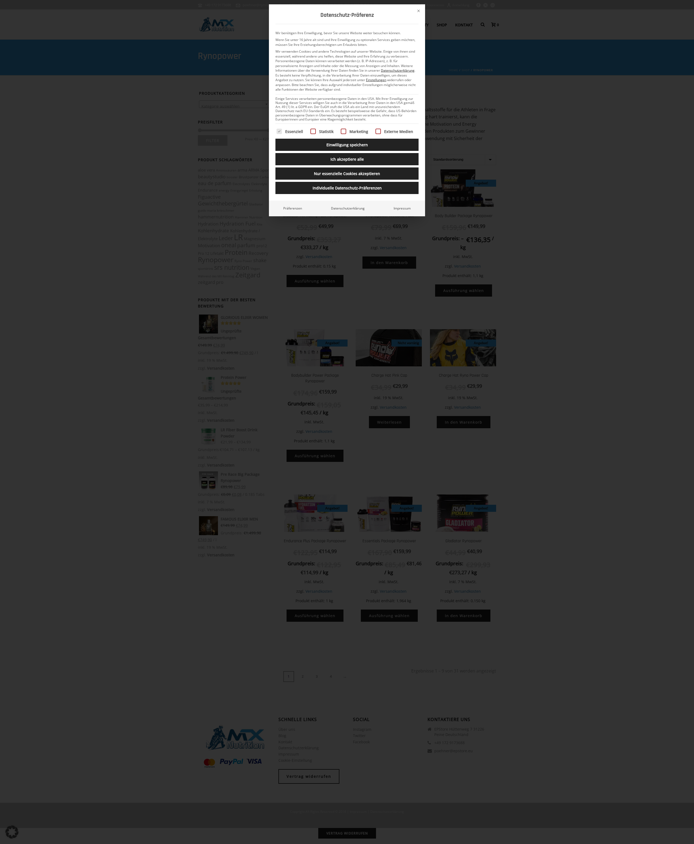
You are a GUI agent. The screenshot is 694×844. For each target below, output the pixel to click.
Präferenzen (292, 208)
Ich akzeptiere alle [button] (347, 159)
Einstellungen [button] (376, 80)
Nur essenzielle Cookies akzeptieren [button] (347, 173)
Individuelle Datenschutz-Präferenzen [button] (347, 188)
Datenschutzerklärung (398, 70)
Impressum (402, 208)
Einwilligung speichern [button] (347, 144)
